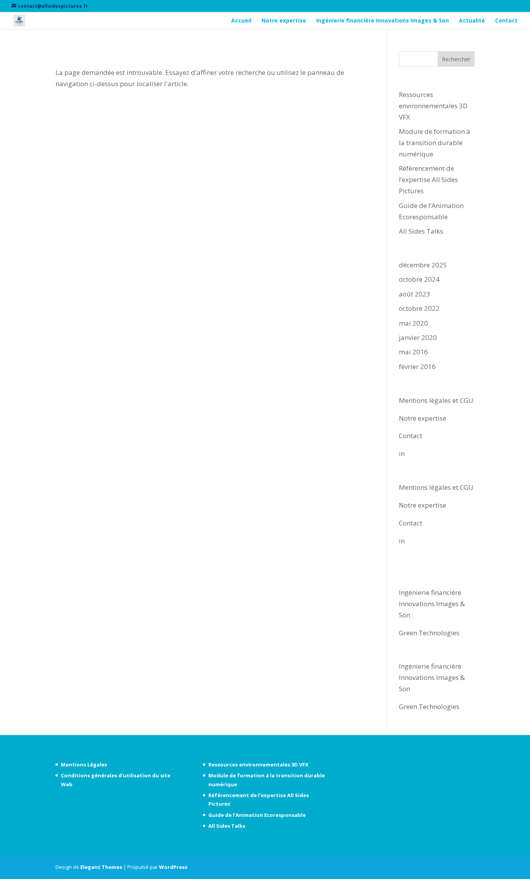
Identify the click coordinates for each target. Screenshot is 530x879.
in (402, 453)
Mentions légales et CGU (436, 400)
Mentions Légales (84, 764)
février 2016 (417, 366)
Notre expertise (284, 21)
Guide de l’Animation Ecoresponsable (257, 814)
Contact (506, 21)
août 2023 (414, 294)
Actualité (472, 21)
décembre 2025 (423, 264)
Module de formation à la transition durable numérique (434, 142)
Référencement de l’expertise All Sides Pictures (428, 179)
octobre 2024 (419, 279)
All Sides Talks (421, 231)
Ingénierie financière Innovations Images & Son (382, 21)
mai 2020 (413, 323)
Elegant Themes (101, 866)
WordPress (173, 866)
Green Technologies (429, 632)
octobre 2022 (419, 308)
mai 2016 (413, 351)
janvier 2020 (418, 337)
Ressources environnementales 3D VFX (433, 105)
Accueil (241, 21)
